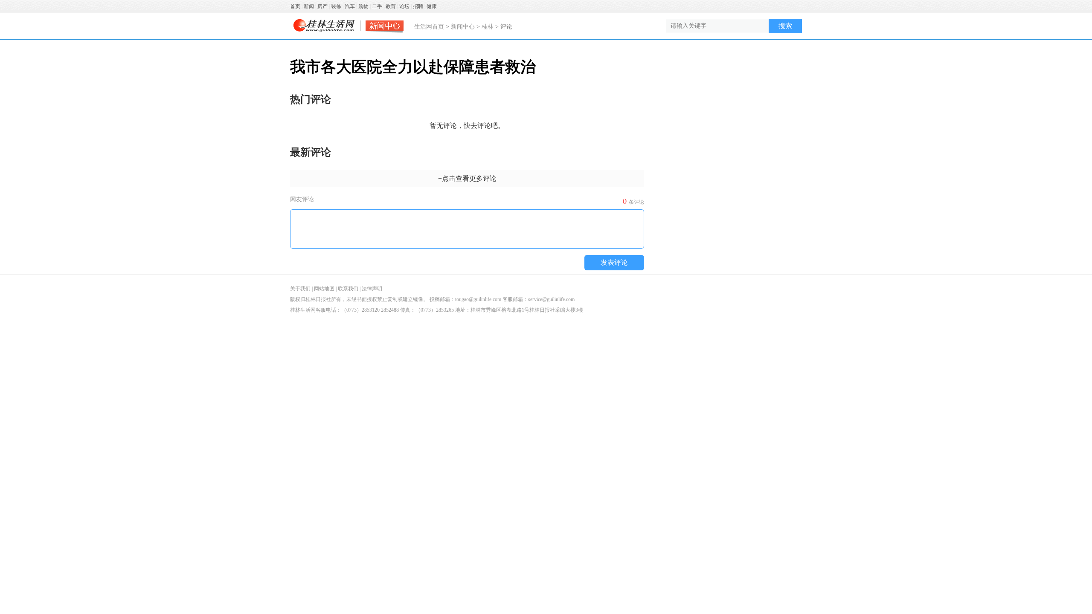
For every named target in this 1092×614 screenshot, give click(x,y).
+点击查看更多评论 (467, 178)
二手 (377, 6)
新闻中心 (463, 26)
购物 (363, 6)
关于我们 (300, 289)
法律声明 (372, 289)
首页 (295, 6)
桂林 (488, 26)
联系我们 (348, 289)
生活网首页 (429, 26)
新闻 (309, 6)
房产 (322, 6)
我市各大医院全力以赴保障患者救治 (413, 66)
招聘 (418, 6)
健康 (432, 6)
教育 (391, 6)
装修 (336, 6)
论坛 (404, 6)
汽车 (350, 6)
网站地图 (324, 289)
